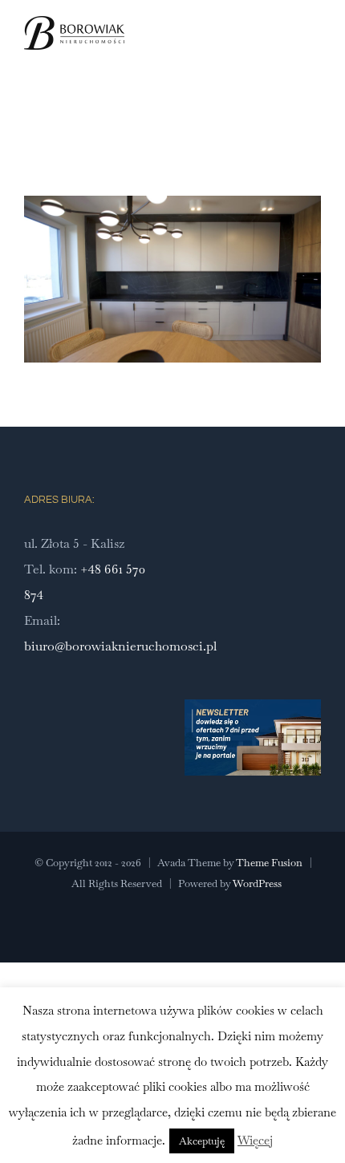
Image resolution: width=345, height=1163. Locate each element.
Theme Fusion (269, 862)
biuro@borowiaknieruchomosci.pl (120, 646)
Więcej (255, 1140)
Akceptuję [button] (202, 1141)
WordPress (257, 883)
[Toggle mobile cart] (285, 51)
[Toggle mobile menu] (314, 51)
